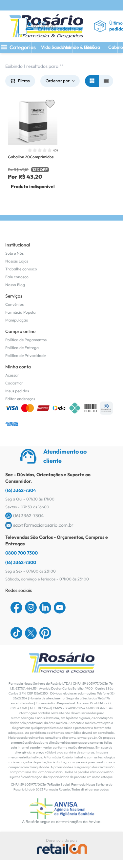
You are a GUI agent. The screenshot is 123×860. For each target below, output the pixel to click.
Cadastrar (14, 383)
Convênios (14, 304)
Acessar (12, 375)
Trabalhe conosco (21, 268)
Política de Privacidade (25, 355)
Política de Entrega (22, 347)
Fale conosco (17, 276)
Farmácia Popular (21, 312)
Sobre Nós (14, 253)
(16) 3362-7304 (20, 490)
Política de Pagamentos (26, 339)
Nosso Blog (15, 284)
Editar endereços (20, 398)
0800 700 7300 (21, 553)
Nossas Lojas (16, 261)
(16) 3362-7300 (20, 562)
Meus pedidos (17, 390)
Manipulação (16, 320)
